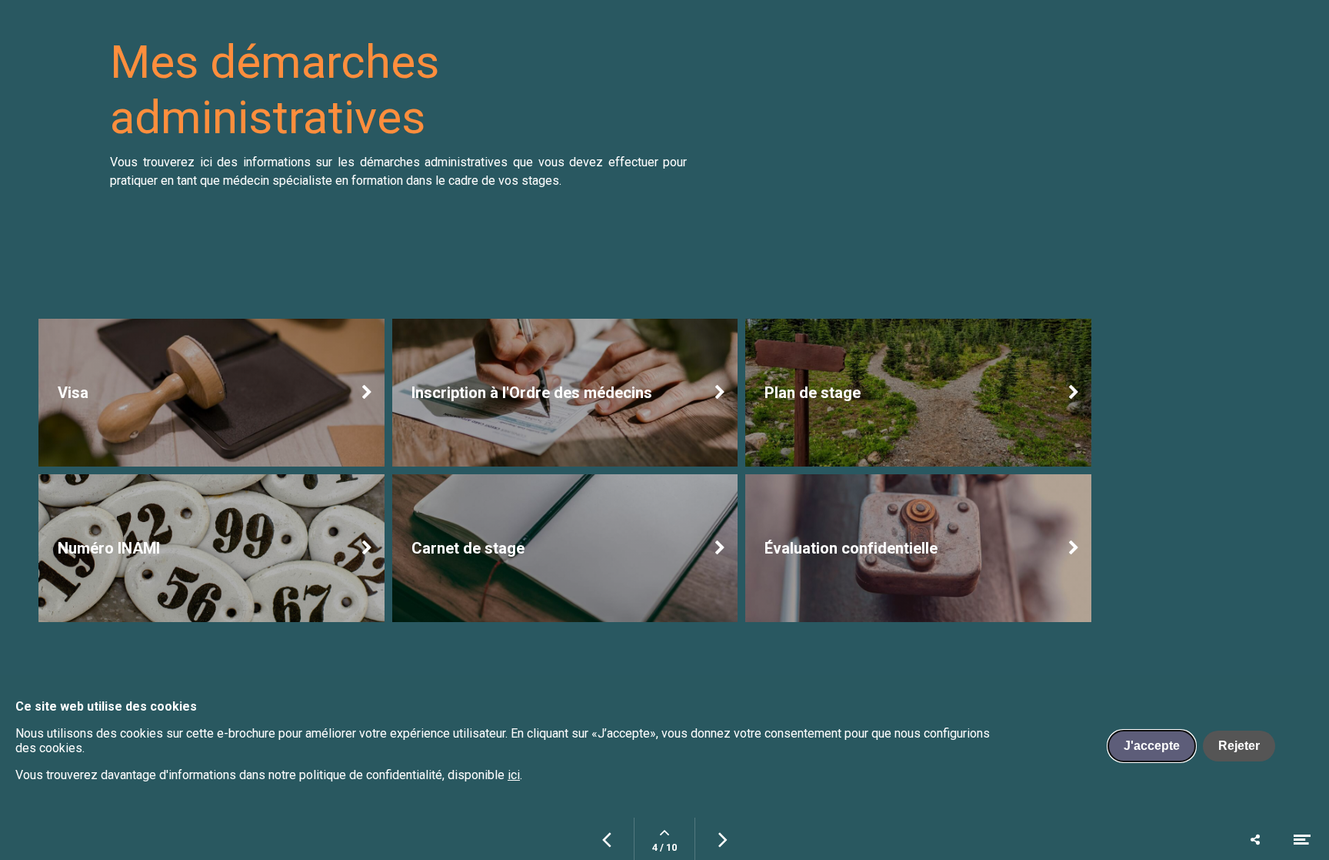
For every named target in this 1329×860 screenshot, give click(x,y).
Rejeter (1239, 745)
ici (514, 775)
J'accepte (1152, 745)
